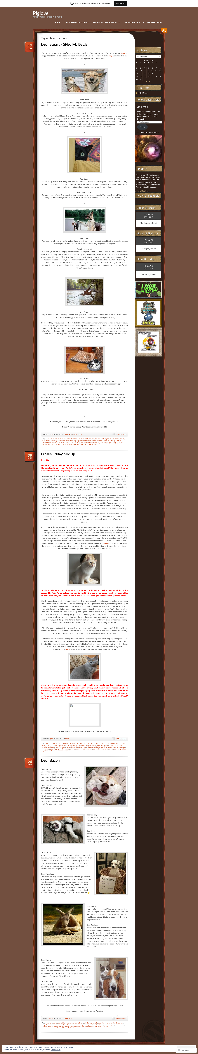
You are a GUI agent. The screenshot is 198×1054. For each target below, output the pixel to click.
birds (80, 743)
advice (55, 439)
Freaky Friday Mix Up (58, 454)
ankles (60, 743)
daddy (48, 441)
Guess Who (95, 1025)
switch (124, 749)
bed (93, 439)
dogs (78, 441)
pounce (67, 749)
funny (113, 441)
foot (74, 745)
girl (121, 745)
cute (43, 441)
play (116, 442)
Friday (98, 745)
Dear (103, 1023)
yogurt (68, 751)
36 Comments (121, 434)
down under (50, 1025)
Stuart (123, 53)
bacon (83, 439)
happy (58, 442)
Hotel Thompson (66, 442)
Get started (120, 3)
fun (109, 441)
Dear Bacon (68, 434)
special (58, 444)
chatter (98, 743)
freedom (99, 441)
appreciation (76, 439)
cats (99, 439)
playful (121, 442)
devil (122, 1023)
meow (84, 747)
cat (96, 439)
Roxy (68, 649)
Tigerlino (106, 543)
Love (82, 442)
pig (113, 442)
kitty (76, 747)
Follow (142, 127)
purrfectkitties (84, 749)
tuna (55, 751)
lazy (78, 442)
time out (94, 1027)
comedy (122, 439)
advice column (62, 439)
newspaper (122, 747)
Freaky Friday (85, 745)
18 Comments (121, 1018)
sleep (102, 749)
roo (80, 1027)
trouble (83, 444)
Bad (86, 439)
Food (94, 441)
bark (89, 439)
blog (111, 56)
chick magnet (105, 439)
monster (110, 747)
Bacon (67, 739)
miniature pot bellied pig (92, 442)
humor (74, 442)
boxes (84, 743)
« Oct (148, 81)
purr (77, 749)
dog (75, 441)
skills (98, 749)
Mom (105, 747)
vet (65, 751)
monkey (103, 442)
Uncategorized (77, 434)
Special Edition (66, 444)
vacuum (94, 444)
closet (102, 743)
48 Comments (121, 739)
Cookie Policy (56, 1049)
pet (107, 442)
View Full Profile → (142, 191)
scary (49, 444)
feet (68, 745)
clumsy (107, 743)
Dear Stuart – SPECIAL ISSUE (64, 44)
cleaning (89, 1023)
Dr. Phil (48, 745)
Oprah (44, 749)
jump (73, 747)
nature (115, 747)
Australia (69, 1023)
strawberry (117, 749)
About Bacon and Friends (76, 22)
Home (57, 22)
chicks (112, 439)
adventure (49, 439)
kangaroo (118, 1025)
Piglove (40, 13)
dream (54, 745)
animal (69, 439)
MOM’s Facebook (148, 195)
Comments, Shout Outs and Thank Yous (143, 22)
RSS (163, 31)
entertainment (85, 441)
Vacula (89, 444)
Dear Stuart (69, 441)
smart (54, 444)
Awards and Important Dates (106, 22)
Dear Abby (54, 441)
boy (88, 743)
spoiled (73, 444)
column (117, 439)
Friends (105, 441)
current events (120, 743)
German (116, 745)
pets (110, 442)
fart (91, 441)
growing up (52, 442)
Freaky (78, 745)
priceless (45, 444)
